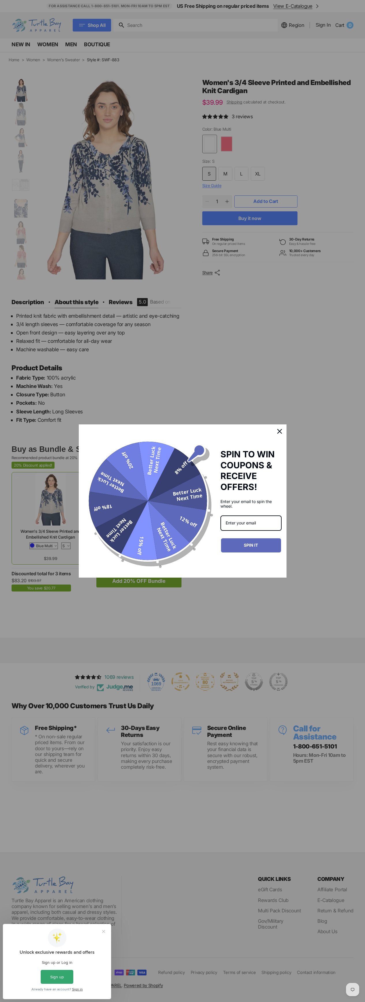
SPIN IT (251, 545)
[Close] (280, 431)
